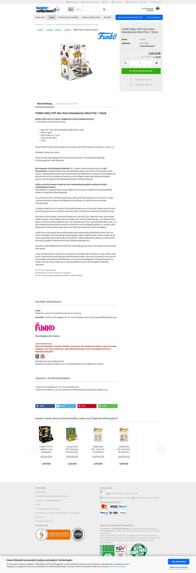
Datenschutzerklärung (116, 567)
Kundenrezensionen (67, 103)
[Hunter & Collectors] (49, 9)
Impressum (41, 492)
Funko (52, 17)
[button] (131, 2)
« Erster (40, 30)
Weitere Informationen (178, 567)
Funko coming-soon (91, 17)
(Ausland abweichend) (147, 46)
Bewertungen (73, 2)
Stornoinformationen (91, 2)
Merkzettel (157, 2)
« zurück (49, 30)
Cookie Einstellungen (44, 521)
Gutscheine (117, 2)
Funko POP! (40, 17)
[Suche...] (104, 9)
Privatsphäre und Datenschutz (48, 509)
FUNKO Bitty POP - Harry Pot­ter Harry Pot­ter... (124, 449)
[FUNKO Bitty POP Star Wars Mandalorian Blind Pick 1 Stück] (76, 62)
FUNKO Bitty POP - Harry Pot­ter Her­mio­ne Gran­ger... (98, 449)
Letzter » (68, 30)
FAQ (106, 2)
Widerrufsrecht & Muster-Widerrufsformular (52, 496)
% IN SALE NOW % (154, 17)
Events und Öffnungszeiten (130, 17)
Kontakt (40, 517)
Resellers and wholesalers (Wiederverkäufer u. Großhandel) (58, 513)
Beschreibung (44, 103)
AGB (38, 505)
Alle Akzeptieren (179, 562)
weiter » (58, 30)
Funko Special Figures (68, 17)
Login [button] (144, 2)
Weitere (107, 17)
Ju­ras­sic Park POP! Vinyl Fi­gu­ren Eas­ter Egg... (72, 449)
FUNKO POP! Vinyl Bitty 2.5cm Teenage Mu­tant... (46, 449)
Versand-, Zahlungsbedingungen (49, 500)
